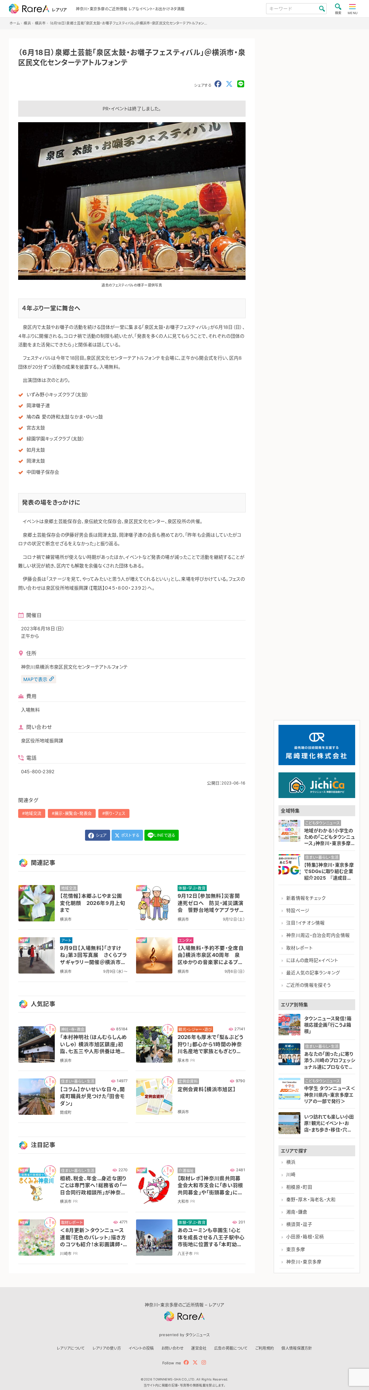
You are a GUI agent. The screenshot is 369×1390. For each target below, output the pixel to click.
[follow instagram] (204, 1362)
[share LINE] (240, 84)
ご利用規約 (264, 1348)
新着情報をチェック (306, 898)
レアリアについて (71, 1348)
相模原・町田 (299, 1187)
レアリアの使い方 (107, 1348)
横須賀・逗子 (299, 1224)
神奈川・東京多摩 (304, 1262)
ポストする (130, 835)
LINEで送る (164, 835)
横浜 (291, 1162)
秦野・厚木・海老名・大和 (311, 1199)
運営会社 (198, 1348)
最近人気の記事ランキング (313, 973)
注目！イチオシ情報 (305, 923)
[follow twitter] (195, 1362)
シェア (101, 835)
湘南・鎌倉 (297, 1212)
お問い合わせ (172, 1348)
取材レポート (299, 948)
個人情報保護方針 (296, 1348)
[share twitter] (229, 84)
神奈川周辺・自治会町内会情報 (318, 935)
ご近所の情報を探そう (308, 985)
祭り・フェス (115, 813)
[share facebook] (217, 84)
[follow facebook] (186, 1362)
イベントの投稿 (141, 1348)
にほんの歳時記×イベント (312, 960)
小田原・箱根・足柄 (305, 1237)
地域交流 (33, 813)
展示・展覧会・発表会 (73, 813)
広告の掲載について (231, 1348)
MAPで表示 (35, 679)
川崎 (291, 1174)
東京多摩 (295, 1249)
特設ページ (298, 910)
